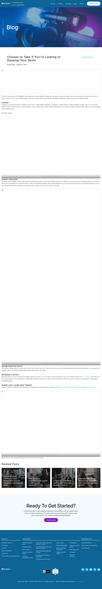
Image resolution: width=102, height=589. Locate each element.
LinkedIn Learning (90, 387)
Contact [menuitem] (82, 3)
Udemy (80, 387)
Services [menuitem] (53, 3)
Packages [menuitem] (68, 3)
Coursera (65, 387)
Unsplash (57, 176)
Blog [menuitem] (75, 3)
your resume (85, 377)
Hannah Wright (50, 363)
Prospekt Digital (80, 581)
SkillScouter (50, 454)
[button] (87, 57)
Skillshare (59, 387)
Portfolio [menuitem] (60, 3)
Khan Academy (73, 387)
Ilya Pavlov (50, 176)
